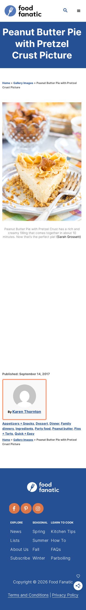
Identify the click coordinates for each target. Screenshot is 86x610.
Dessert (42, 423)
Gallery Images (23, 83)
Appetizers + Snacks (18, 423)
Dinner (54, 423)
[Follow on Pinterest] (26, 508)
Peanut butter (62, 428)
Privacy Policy (65, 595)
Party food (43, 428)
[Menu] (79, 10)
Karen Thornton (26, 411)
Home (6, 83)
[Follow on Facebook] (14, 508)
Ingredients (24, 428)
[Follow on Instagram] (38, 508)
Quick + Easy (24, 433)
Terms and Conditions (28, 595)
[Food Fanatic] (29, 11)
